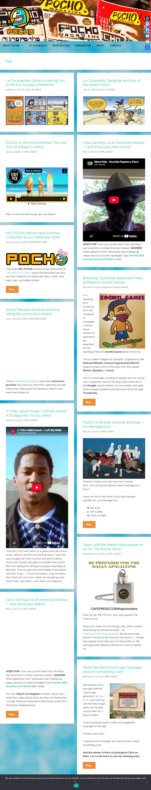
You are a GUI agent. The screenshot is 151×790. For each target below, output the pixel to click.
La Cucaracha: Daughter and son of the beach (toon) (111, 82)
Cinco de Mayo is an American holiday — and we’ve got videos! (37, 602)
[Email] (147, 42)
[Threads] (147, 18)
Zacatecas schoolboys (26, 381)
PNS (85, 295)
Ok (76, 785)
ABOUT (100, 45)
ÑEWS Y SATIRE (11, 45)
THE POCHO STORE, (18, 272)
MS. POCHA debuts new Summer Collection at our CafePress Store (33, 235)
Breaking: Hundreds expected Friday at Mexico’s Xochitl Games (113, 280)
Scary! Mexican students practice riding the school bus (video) (33, 311)
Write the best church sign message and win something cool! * (112, 669)
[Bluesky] (147, 36)
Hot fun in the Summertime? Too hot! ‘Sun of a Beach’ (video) (36, 144)
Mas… (14, 290)
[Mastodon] (147, 24)
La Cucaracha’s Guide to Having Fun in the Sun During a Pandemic (35, 82)
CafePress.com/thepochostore (101, 633)
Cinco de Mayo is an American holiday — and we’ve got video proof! (114, 144)
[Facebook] (147, 30)
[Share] (147, 48)
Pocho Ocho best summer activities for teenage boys (112, 424)
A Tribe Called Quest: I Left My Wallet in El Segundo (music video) (36, 413)
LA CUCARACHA (38, 45)
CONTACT (116, 45)
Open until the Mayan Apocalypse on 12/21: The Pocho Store (113, 547)
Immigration (83, 45)
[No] (147, 782)
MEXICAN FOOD (61, 45)
